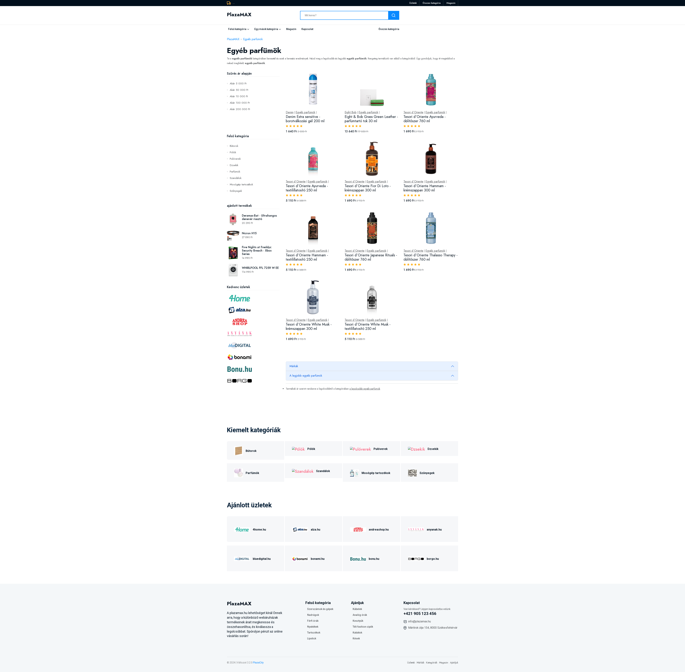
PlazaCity (258, 662)
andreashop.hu (379, 529)
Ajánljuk (454, 662)
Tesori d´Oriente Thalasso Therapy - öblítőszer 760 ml (431, 257)
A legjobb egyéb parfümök (306, 376)
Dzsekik (234, 165)
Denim (289, 112)
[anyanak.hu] (416, 529)
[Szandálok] (302, 471)
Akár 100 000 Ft (240, 103)
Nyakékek (312, 626)
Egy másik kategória (266, 29)
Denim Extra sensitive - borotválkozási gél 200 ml (305, 119)
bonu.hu (374, 559)
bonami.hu (317, 559)
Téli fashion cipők (363, 626)
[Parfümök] (238, 472)
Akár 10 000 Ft (239, 96)
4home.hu (259, 529)
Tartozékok (313, 632)
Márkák (294, 366)
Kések (356, 638)
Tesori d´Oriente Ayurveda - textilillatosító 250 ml (307, 188)
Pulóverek (235, 159)
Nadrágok (313, 614)
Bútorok (234, 146)
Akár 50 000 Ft (239, 90)
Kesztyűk (358, 620)
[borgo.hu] (416, 558)
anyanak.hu (434, 529)
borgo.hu (433, 559)
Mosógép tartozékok (241, 184)
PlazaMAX (233, 39)
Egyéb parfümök (253, 39)
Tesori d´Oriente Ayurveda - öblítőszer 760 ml (425, 119)
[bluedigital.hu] (242, 558)
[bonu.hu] (358, 558)
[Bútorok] (238, 450)
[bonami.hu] (300, 558)
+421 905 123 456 (420, 613)
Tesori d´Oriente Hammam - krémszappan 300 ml (425, 188)
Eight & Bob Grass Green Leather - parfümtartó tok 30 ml (371, 119)
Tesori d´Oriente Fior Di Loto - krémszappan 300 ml (368, 188)
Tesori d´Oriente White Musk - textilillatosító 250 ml (367, 326)
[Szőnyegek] (412, 472)
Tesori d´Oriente (413, 112)
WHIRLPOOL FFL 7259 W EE (260, 268)
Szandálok (235, 178)
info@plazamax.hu (419, 621)
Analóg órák (360, 614)
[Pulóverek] (360, 448)
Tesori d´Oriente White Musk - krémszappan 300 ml (309, 326)
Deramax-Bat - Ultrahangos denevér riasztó (259, 217)
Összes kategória (432, 3)
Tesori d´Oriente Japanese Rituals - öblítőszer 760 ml (371, 257)
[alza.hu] (300, 529)
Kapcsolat (307, 29)
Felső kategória (237, 29)
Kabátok (357, 632)
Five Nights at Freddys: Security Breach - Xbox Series (257, 250)
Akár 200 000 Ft (240, 109)
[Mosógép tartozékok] (354, 472)
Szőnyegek (236, 191)
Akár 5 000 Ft (238, 83)
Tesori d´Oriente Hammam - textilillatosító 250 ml (307, 257)
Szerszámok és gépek (320, 609)
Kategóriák (431, 662)
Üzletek (413, 3)
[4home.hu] (242, 529)
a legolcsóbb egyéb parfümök (364, 388)
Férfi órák (312, 620)
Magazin (450, 3)
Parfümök (235, 172)
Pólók (233, 152)
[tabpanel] (372, 210)
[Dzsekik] (416, 448)
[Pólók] (298, 448)
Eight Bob (350, 112)
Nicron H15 (249, 233)
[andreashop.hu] (358, 529)
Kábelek (357, 609)
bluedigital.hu (262, 559)
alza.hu (315, 529)
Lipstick (311, 638)
